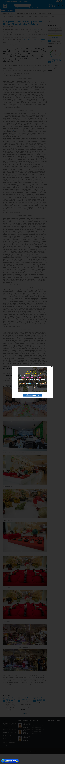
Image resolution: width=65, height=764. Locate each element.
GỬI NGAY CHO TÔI (32, 395)
